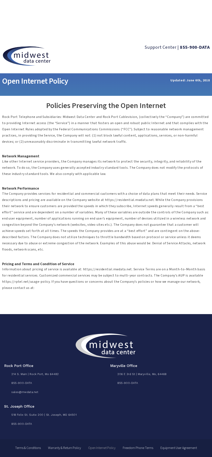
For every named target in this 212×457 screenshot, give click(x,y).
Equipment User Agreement (178, 448)
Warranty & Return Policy (64, 448)
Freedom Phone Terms (138, 448)
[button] (8, 33)
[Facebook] (114, 408)
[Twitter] (126, 408)
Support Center (161, 47)
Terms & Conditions (28, 448)
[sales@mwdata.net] (7, 391)
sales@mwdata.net (25, 392)
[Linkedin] (138, 408)
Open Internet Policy (102, 448)
